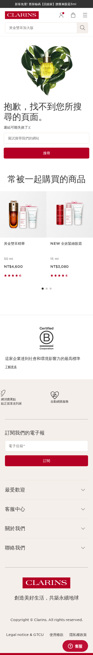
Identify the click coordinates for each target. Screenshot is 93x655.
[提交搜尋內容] (82, 27)
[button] (46, 494)
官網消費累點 (34, 399)
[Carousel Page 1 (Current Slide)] (43, 289)
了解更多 (11, 367)
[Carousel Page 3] (51, 289)
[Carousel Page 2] (47, 289)
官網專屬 (66, 399)
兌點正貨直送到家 (34, 405)
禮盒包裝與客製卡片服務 (73, 405)
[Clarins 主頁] (22, 15)
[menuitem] (61, 15)
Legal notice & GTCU (25, 639)
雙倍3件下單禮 (15, 398)
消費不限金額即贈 (14, 405)
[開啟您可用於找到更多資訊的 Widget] (75, 646)
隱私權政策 (78, 639)
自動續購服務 (52, 404)
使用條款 (56, 639)
